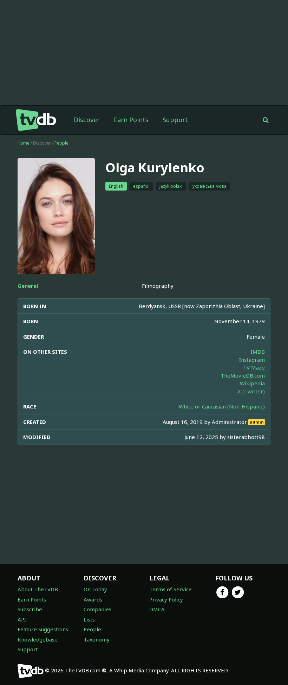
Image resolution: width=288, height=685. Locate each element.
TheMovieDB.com (243, 375)
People (61, 143)
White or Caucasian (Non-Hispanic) (222, 406)
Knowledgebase (38, 639)
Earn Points (131, 119)
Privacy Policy (166, 599)
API (22, 619)
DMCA (157, 609)
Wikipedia (252, 383)
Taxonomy (97, 639)
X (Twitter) (251, 391)
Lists (89, 619)
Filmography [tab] (158, 285)
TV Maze (254, 367)
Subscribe (30, 609)
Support (175, 119)
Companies (97, 609)
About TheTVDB (38, 589)
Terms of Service (170, 589)
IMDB (258, 351)
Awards (93, 599)
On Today (95, 589)
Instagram (252, 359)
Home (24, 143)
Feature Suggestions (43, 629)
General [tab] (28, 285)
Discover (87, 119)
